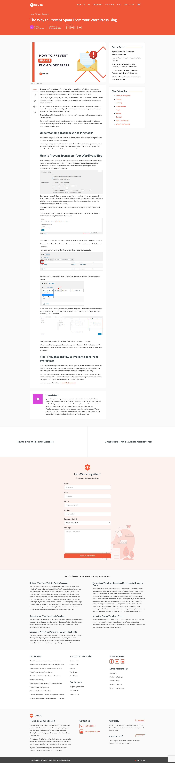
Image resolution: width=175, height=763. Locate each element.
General (44, 14)
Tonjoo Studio (74, 694)
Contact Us (129, 4)
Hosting (119, 103)
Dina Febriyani (39, 28)
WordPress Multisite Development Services (45, 676)
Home (32, 14)
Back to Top (140, 760)
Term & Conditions (115, 684)
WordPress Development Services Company (45, 661)
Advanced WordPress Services (40, 691)
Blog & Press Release (116, 688)
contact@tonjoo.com (92, 731)
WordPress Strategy (37, 679)
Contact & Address (116, 677)
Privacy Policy (114, 681)
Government (74, 661)
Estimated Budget (70, 519)
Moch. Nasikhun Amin (68, 383)
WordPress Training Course (39, 687)
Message (67, 528)
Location (67, 510)
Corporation (74, 664)
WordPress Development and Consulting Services (47, 664)
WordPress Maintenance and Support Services (46, 683)
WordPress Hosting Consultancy (41, 672)
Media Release (121, 106)
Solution (109, 4)
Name (66, 484)
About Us (81, 4)
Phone (66, 501)
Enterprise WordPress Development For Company (47, 698)
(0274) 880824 (90, 726)
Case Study (97, 4)
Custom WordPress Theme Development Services (47, 694)
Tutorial (119, 117)
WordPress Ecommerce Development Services (46, 668)
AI (89, 4)
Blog (119, 4)
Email (66, 492)
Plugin (118, 110)
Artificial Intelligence (123, 96)
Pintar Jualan (74, 690)
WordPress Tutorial (123, 124)
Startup (72, 668)
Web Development (122, 120)
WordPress (73, 672)
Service (118, 113)
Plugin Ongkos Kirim (77, 687)
